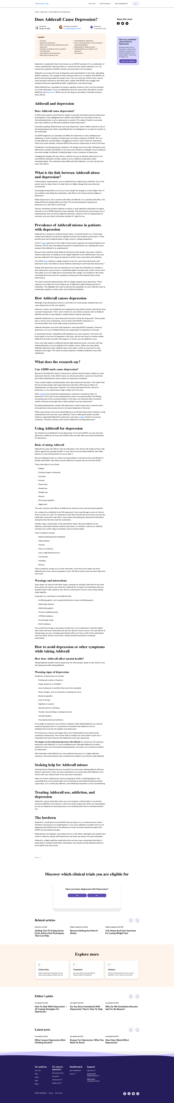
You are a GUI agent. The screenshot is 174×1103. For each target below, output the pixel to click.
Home (37, 12)
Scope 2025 (55, 1076)
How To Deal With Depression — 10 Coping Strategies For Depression (51, 1009)
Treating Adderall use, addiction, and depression (85, 50)
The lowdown (78, 53)
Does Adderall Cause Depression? (60, 12)
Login (36, 1080)
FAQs (36, 1074)
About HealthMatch (75, 1070)
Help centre (90, 1070)
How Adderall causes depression (50, 53)
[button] (135, 3)
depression (50, 92)
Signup (37, 1084)
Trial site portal (56, 1079)
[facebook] (118, 24)
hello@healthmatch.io (93, 1075)
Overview (43, 41)
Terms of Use (58, 1093)
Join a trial (38, 1070)
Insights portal (56, 1083)
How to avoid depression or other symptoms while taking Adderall (88, 44)
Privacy (51, 1093)
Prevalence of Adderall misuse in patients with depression (53, 50)
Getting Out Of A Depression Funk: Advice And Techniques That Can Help (49, 933)
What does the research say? (49, 55)
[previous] (131, 920)
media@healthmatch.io (93, 1081)
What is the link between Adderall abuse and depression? (54, 46)
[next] (137, 920)
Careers (72, 1074)
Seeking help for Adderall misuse (84, 47)
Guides (37, 1077)
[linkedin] (127, 24)
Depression (43, 12)
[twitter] (122, 24)
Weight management (76, 927)
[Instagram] (124, 1094)
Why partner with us (58, 1073)
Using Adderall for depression (83, 41)
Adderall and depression (47, 43)
